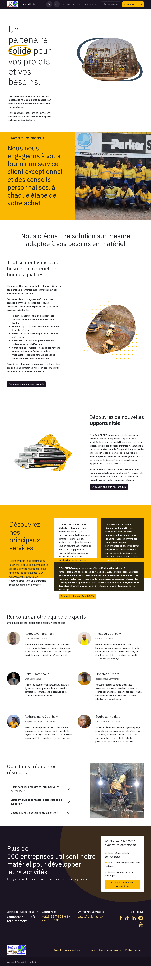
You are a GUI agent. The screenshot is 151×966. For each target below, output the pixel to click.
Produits (91, 949)
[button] (57, 4)
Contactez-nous (133, 4)
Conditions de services (110, 949)
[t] (141, 918)
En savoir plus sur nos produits (26, 384)
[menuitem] (26, 4)
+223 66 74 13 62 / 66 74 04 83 (56, 918)
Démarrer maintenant (26, 138)
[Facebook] (121, 918)
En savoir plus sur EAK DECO (77, 596)
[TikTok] (126, 918)
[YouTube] (141, 925)
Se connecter (111, 4)
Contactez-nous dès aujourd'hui (122, 884)
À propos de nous (73, 949)
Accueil (57, 949)
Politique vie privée (134, 949)
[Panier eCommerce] (49, 4)
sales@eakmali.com (91, 916)
